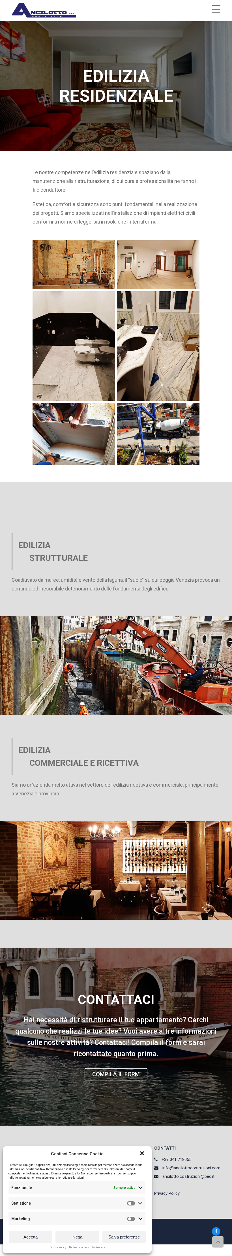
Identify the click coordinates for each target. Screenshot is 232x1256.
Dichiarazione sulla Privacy (87, 1247)
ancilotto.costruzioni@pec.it (188, 1176)
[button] (142, 1153)
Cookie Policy (58, 1247)
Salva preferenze (124, 1237)
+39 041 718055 (176, 1159)
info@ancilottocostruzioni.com (191, 1167)
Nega (77, 1237)
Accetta (30, 1237)
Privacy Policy (167, 1193)
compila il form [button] (116, 1074)
